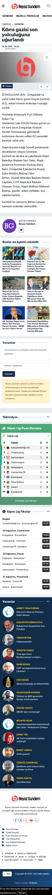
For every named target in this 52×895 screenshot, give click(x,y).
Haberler (6, 24)
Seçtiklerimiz (23, 782)
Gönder (8, 374)
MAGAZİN (28, 860)
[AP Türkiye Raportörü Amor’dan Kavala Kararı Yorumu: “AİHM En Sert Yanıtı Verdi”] (13, 313)
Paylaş (9, 86)
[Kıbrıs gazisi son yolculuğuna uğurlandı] (26, 67)
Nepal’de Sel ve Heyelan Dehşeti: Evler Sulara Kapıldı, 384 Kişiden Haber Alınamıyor (12, 296)
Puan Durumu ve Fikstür (17, 836)
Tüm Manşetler (13, 839)
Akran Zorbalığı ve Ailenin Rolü (32, 684)
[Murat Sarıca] (8, 752)
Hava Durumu (12, 829)
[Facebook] (15, 820)
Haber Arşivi (11, 845)
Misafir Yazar (24, 721)
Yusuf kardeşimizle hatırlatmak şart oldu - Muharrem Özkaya (32, 726)
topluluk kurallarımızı (28, 384)
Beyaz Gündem (27, 224)
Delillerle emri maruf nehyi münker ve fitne (30, 768)
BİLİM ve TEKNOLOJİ (27, 16)
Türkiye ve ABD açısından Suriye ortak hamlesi (29, 698)
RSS (8, 874)
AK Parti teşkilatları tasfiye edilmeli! (30, 740)
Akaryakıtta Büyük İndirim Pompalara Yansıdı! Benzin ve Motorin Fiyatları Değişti (11, 266)
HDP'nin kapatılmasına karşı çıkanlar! (31, 670)
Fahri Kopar (23, 664)
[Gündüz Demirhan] (8, 766)
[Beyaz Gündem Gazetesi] (25, 6)
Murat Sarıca (24, 750)
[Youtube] (31, 820)
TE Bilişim (33, 883)
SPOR (21, 857)
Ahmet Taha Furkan (27, 608)
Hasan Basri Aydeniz (28, 693)
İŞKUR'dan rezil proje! (28, 712)
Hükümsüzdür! (24, 642)
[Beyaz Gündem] (9, 226)
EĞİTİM (42, 857)
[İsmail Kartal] (8, 780)
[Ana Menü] (3, 6)
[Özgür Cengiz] (8, 710)
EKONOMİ (9, 857)
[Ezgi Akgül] (8, 682)
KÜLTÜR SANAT (12, 860)
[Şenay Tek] (8, 738)
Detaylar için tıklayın (26, 501)
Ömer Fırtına (23, 638)
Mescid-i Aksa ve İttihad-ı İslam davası (30, 613)
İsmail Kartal (24, 778)
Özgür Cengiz (24, 708)
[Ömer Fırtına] (8, 640)
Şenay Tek (22, 735)
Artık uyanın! (23, 754)
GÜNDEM (7, 16)
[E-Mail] (21, 230)
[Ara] (48, 6)
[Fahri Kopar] (8, 668)
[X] (20, 820)
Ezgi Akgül (22, 680)
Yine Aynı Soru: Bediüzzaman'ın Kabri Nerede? (28, 656)
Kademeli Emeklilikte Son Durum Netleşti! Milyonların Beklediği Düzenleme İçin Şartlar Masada (38, 326)
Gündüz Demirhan (27, 763)
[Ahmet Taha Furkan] (8, 611)
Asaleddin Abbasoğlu (29, 622)
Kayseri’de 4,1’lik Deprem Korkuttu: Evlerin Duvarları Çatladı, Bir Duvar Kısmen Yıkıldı (36, 266)
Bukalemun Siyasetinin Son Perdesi (30, 627)
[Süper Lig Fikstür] (48, 511)
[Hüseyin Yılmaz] (8, 654)
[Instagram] (26, 820)
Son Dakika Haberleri (15, 842)
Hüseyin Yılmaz (25, 650)
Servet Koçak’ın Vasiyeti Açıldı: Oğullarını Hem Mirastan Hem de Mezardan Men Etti (37, 296)
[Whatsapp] (36, 820)
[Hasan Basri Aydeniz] (8, 696)
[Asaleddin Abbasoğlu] (8, 626)
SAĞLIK (31, 857)
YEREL (40, 860)
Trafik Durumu (12, 832)
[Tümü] (48, 417)
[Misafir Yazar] (8, 724)
